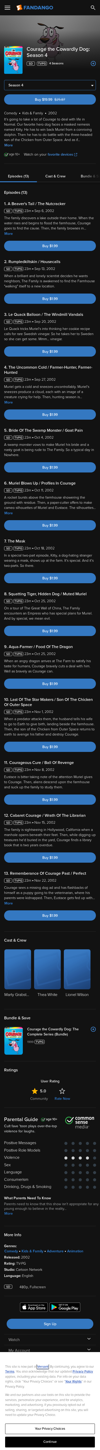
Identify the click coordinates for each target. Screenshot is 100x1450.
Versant (42, 1367)
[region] (50, 1401)
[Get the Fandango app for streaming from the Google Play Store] (65, 1308)
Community (39, 1098)
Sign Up (50, 1324)
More (8, 145)
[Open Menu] (7, 7)
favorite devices (60, 154)
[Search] (93, 8)
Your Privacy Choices (50, 1429)
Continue (50, 1442)
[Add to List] (93, 63)
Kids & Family (32, 1251)
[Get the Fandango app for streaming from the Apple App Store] (34, 1308)
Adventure (55, 1251)
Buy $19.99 (59, 99)
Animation (75, 1251)
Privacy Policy (83, 1372)
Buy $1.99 (50, 246)
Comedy (11, 1251)
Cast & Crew (55, 176)
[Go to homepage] (35, 8)
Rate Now (62, 1098)
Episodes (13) (18, 176)
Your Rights (73, 1381)
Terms (9, 1372)
